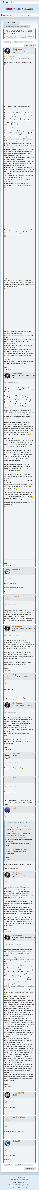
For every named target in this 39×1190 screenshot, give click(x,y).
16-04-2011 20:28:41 (14, 881)
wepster (16, 596)
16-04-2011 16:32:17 (13, 762)
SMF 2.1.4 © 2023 (14, 1185)
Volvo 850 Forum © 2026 (19, 1177)
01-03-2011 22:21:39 (11, 56)
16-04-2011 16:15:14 (13, 712)
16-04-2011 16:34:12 (13, 786)
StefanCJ (16, 569)
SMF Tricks (22, 1182)
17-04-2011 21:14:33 (14, 1150)
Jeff (14, 778)
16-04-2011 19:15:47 (13, 817)
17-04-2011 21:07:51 (14, 1102)
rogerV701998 (18, 1093)
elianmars (16, 754)
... (25, 42)
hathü (15, 808)
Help (12, 1179)
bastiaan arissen (19, 1117)
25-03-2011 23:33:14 (13, 635)
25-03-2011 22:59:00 (13, 382)
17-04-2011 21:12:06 (14, 1126)
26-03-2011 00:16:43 (13, 684)
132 (28, 42)
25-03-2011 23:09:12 (13, 578)
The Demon (17, 49)
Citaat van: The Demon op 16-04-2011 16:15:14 (18, 822)
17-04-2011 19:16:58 (15, 944)
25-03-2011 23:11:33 (13, 604)
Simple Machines (25, 1185)
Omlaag (6, 42)
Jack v (15, 675)
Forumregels (17, 1179)
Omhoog (6, 1164)
